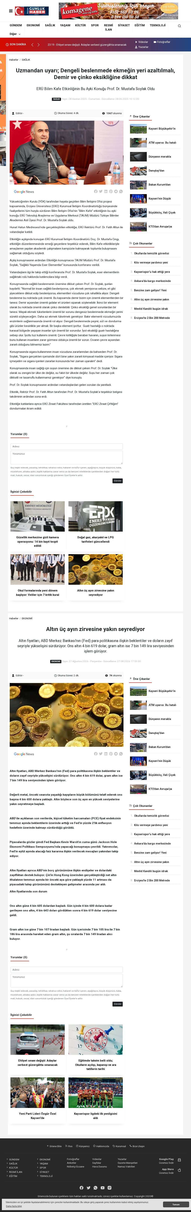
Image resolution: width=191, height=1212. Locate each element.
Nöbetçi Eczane (75, 1166)
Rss (70, 1146)
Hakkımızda (102, 1146)
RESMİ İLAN (15, 1171)
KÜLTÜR (80, 25)
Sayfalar (96, 1162)
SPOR (95, 25)
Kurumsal (120, 1146)
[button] (34, 46)
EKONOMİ (33, 25)
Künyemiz (84, 1146)
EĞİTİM (140, 25)
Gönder (117, 480)
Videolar (143, 41)
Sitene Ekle (55, 1146)
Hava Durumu (99, 1166)
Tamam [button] (176, 1204)
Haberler (13, 59)
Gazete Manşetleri (127, 1162)
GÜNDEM (16, 25)
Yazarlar (143, 46)
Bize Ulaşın (138, 1146)
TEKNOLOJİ (158, 25)
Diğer (13, 34)
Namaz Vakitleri (126, 1166)
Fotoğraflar (163, 41)
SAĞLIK (50, 25)
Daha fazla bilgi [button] (14, 1206)
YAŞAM (65, 25)
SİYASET (124, 25)
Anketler (71, 1162)
